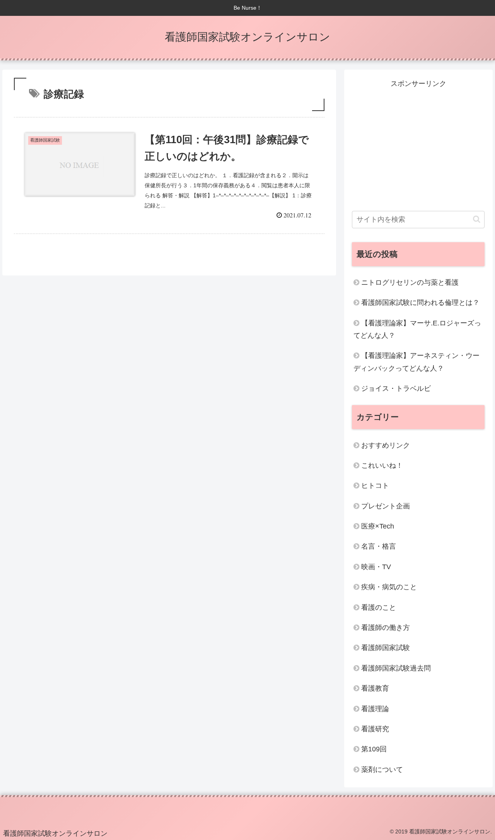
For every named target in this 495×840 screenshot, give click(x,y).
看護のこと (378, 607)
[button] (476, 219)
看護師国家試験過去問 (396, 668)
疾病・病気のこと (389, 587)
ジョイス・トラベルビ (396, 388)
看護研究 (375, 729)
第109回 (374, 749)
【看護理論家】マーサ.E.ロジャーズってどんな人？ (417, 329)
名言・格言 (378, 546)
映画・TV (376, 567)
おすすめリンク (385, 445)
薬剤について (382, 769)
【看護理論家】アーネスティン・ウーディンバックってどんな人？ (416, 362)
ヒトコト (375, 485)
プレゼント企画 (385, 506)
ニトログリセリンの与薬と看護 (410, 282)
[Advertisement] (418, 144)
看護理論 (375, 709)
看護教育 (375, 688)
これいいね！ (382, 465)
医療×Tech (377, 526)
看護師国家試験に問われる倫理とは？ (420, 302)
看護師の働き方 (385, 627)
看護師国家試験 (385, 648)
